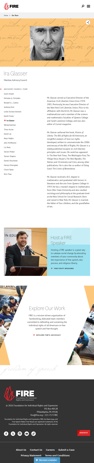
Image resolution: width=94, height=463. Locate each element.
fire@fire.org (36, 415)
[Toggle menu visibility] (88, 6)
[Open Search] (83, 6)
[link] (12, 6)
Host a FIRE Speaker (61, 240)
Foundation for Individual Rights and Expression (36, 405)
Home (6, 15)
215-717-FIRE (51, 415)
